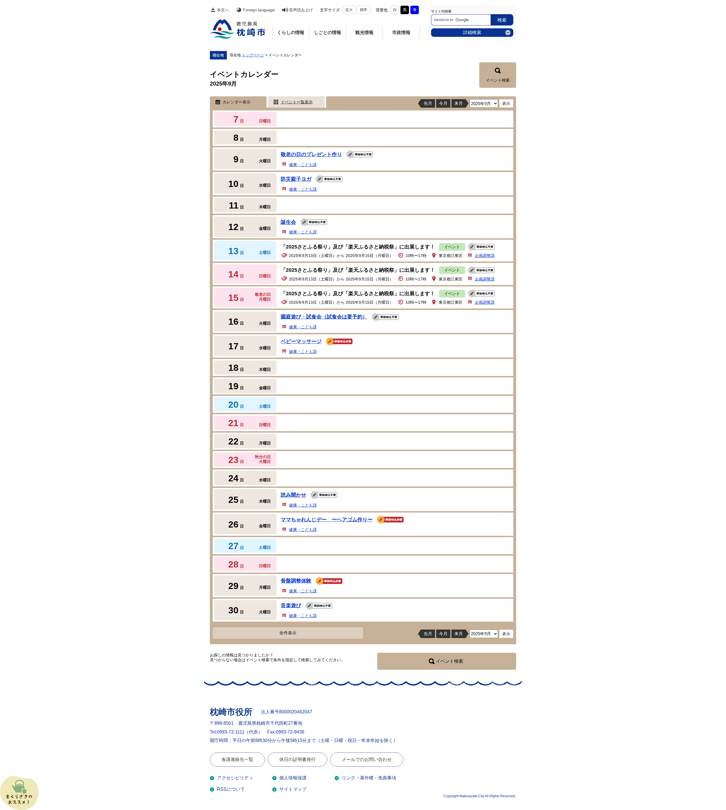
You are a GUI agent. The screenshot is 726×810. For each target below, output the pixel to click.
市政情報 (401, 32)
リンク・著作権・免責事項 (369, 777)
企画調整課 (485, 255)
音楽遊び (291, 605)
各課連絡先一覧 (237, 759)
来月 (458, 103)
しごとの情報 (327, 32)
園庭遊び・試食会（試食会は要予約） (324, 317)
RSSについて (231, 789)
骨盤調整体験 (296, 581)
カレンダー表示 (236, 102)
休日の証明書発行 (297, 759)
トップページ (253, 55)
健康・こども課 (303, 164)
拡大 (349, 10)
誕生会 (288, 222)
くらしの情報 (290, 32)
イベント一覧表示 (297, 102)
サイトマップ (293, 789)
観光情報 (364, 32)
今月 (443, 103)
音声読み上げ (301, 10)
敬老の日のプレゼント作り (311, 154)
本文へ (223, 10)
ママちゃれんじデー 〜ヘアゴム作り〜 (327, 519)
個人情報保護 (293, 777)
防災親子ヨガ (296, 179)
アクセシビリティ (235, 777)
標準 (363, 10)
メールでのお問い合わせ (367, 759)
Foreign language (259, 10)
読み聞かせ (293, 495)
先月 (428, 103)
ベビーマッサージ (301, 341)
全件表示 (287, 632)
